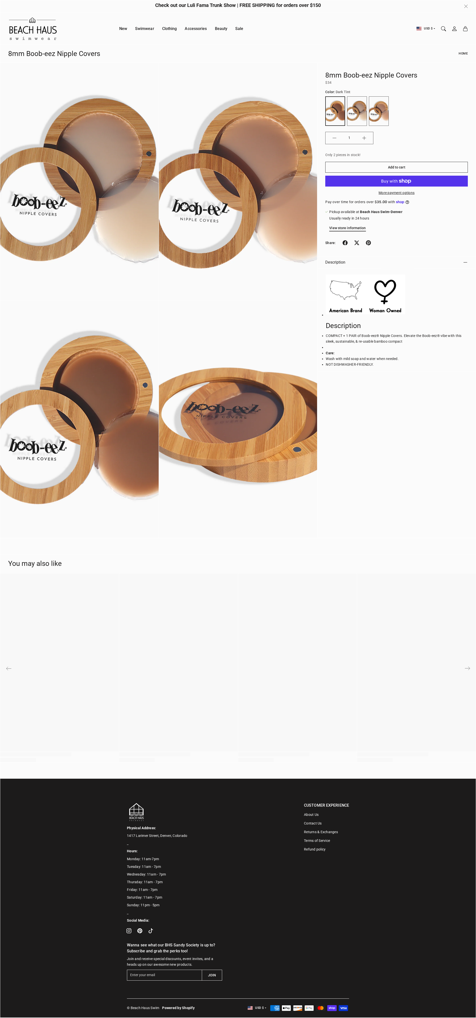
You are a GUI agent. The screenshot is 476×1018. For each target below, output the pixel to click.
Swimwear (144, 28)
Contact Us (313, 823)
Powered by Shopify (178, 1008)
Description (335, 262)
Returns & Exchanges (321, 832)
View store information (347, 228)
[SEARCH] (443, 28)
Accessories (196, 28)
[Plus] (364, 138)
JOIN (212, 975)
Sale (239, 28)
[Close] (466, 6)
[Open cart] (465, 28)
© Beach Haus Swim (143, 1008)
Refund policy (315, 849)
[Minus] (334, 138)
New (123, 28)
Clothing (169, 28)
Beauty (221, 28)
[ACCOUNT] (454, 28)
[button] (345, 242)
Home (463, 53)
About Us (311, 815)
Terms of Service (317, 841)
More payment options (397, 193)
